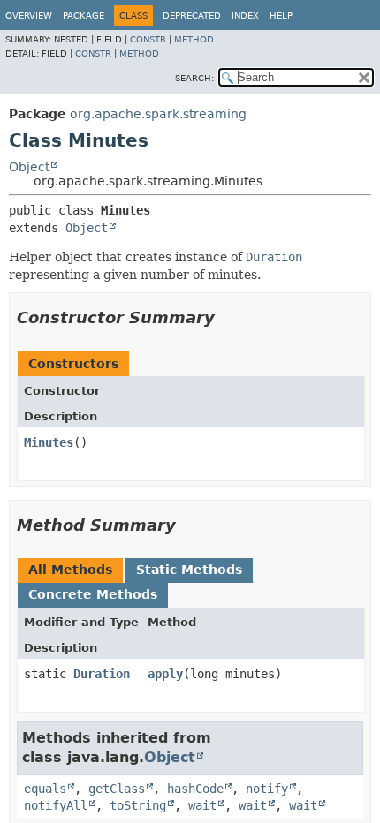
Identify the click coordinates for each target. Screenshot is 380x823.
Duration (101, 674)
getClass (116, 788)
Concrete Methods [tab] (92, 594)
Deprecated (192, 15)
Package (83, 15)
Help (281, 15)
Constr (148, 39)
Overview (28, 15)
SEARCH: (194, 78)
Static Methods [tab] (189, 570)
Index (245, 15)
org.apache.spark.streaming (158, 114)
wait (202, 805)
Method (194, 39)
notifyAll (55, 805)
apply (165, 674)
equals (45, 788)
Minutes (48, 442)
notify (267, 788)
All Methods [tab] (70, 570)
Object (29, 167)
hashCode (195, 788)
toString (138, 805)
